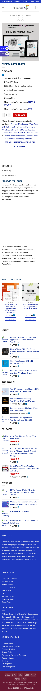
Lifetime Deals (7, 643)
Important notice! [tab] (9, 175)
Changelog (8, 683)
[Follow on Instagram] (8, 565)
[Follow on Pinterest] (20, 565)
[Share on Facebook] (8, 152)
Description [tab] (7, 166)
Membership (18, 683)
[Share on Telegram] (37, 152)
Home (12, 15)
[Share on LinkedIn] (28, 152)
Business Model (8, 599)
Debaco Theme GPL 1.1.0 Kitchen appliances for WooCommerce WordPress (11, 309)
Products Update (8, 649)
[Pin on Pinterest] (24, 152)
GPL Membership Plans (11, 646)
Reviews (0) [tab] (6, 171)
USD (4, 48)
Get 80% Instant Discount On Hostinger (20, 144)
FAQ (30, 109)
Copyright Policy (8, 587)
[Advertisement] (20, 223)
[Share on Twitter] (16, 152)
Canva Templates (8, 666)
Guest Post (6, 602)
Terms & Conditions (9, 579)
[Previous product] (22, 19)
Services (5, 661)
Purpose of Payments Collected (14, 655)
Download (10, 319)
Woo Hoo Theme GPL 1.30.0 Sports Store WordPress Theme (30, 307)
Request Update (8, 658)
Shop (20, 15)
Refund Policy (7, 584)
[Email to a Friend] (20, 152)
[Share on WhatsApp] (4, 152)
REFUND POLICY (12, 684)
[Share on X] (12, 152)
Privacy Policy (7, 581)
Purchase (20, 115)
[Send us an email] (16, 565)
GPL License (6, 590)
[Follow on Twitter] (12, 565)
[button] (3, 7)
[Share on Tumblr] (32, 152)
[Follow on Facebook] (4, 565)
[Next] (39, 304)
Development (7, 664)
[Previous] (1, 304)
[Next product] (18, 19)
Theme (28, 15)
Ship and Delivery (8, 596)
